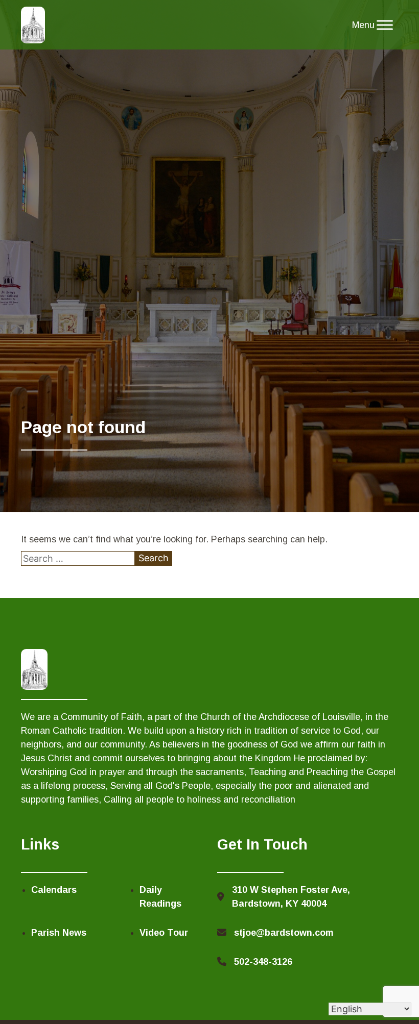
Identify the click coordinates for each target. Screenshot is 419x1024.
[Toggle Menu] (385, 25)
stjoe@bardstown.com (284, 933)
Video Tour (163, 933)
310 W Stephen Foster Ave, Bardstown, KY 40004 (291, 897)
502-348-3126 (263, 962)
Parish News (58, 933)
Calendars (54, 890)
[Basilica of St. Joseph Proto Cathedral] (33, 25)
